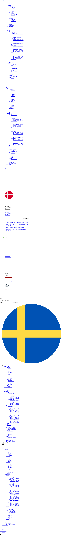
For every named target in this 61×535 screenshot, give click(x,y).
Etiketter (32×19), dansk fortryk (14, 420)
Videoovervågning (8, 207)
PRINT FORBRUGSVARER (12, 80)
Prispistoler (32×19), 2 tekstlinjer (18, 42)
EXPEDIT (12, 65)
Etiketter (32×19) (13, 59)
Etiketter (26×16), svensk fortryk (18, 136)
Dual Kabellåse (13, 23)
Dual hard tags (13, 21)
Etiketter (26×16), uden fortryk (18, 137)
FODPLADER (12, 72)
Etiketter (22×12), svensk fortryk (14, 407)
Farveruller (11, 62)
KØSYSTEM (8, 27)
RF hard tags (9, 452)
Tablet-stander (11, 112)
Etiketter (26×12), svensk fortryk (18, 50)
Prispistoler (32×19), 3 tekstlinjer (18, 43)
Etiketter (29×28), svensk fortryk (18, 57)
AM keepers (12, 98)
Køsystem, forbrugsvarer (13, 111)
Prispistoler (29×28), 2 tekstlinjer (18, 39)
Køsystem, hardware (9, 471)
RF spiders (12, 93)
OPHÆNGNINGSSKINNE (14, 150)
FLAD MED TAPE (11, 426)
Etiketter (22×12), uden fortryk (18, 130)
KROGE (12, 74)
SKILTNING (8, 63)
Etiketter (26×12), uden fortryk (18, 51)
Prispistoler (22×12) (14, 32)
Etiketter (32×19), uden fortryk (18, 61)
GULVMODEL (12, 78)
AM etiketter (13, 13)
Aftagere (10, 24)
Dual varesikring (11, 18)
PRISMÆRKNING (9, 30)
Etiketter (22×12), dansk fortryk (18, 46)
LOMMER (12, 155)
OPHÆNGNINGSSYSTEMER (12, 149)
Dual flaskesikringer (14, 20)
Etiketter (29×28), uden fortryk (18, 58)
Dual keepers (10, 382)
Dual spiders (13, 105)
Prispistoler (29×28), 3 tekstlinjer (18, 40)
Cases (7, 83)
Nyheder (7, 84)
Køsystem (6, 208)
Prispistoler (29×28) (14, 38)
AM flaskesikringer (14, 14)
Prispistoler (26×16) (14, 118)
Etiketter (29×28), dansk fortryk (18, 56)
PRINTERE (6, 439)
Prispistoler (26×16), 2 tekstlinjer (18, 37)
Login (6, 168)
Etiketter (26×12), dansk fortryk (18, 49)
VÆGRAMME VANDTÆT (14, 76)
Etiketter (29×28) (13, 55)
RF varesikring (11, 6)
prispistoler (11, 31)
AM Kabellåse (13, 17)
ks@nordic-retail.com (3, 531)
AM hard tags (13, 15)
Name (6, 273)
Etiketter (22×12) (13, 45)
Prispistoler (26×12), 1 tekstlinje (18, 34)
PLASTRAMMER (13, 70)
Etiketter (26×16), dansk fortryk (18, 53)
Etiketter (10, 44)
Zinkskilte (10, 77)
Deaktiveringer (11, 25)
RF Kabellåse (13, 11)
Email (6, 275)
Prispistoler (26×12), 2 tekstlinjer (18, 117)
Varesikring (7, 206)
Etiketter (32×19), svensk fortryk (18, 143)
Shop (6, 87)
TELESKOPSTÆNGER (14, 71)
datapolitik (10, 281)
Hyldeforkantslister (12, 64)
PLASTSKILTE (10, 69)
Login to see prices (8, 225)
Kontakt (3, 445)
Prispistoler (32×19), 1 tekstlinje (18, 124)
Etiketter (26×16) (13, 52)
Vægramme (10, 75)
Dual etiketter (13, 19)
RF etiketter (13, 7)
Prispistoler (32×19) (11, 401)
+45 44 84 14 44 (2, 532)
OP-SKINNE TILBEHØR (14, 68)
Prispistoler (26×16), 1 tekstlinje (18, 36)
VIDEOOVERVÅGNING (10, 26)
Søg (0, 534)
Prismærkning (7, 209)
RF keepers (12, 92)
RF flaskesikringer (14, 8)
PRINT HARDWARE (11, 162)
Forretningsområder (9, 81)
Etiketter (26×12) (13, 131)
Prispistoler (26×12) (14, 33)
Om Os (7, 82)
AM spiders (12, 99)
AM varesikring (11, 12)
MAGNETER (12, 156)
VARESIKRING (9, 5)
